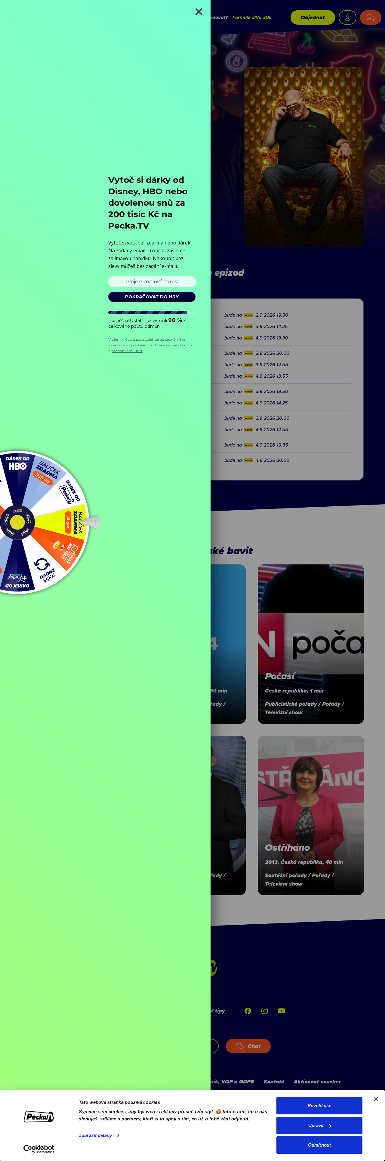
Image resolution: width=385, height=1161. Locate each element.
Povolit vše (319, 1105)
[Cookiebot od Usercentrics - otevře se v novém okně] (39, 1149)
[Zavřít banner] (376, 1099)
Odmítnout (319, 1144)
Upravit (316, 1125)
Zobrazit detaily (95, 1135)
